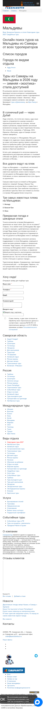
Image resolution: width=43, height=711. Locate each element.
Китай (9, 418)
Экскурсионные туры (14, 486)
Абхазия (10, 409)
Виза (5, 32)
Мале (9, 71)
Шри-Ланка (11, 433)
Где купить (11, 685)
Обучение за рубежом (15, 462)
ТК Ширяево (11, 354)
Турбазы (10, 341)
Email (5, 295)
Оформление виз (13, 506)
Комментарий (8, 301)
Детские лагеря (12, 361)
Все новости (7, 619)
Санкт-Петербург (13, 385)
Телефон (6, 289)
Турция (9, 431)
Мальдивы (11, 420)
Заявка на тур (12, 679)
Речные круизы (12, 359)
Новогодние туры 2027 (15, 442)
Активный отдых (13, 357)
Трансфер (11, 504)
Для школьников (13, 350)
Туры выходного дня (14, 396)
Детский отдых (12, 455)
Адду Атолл (11, 67)
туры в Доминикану (18, 102)
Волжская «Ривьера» (14, 365)
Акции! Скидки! (12, 339)
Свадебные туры (13, 34)
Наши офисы (7, 640)
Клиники (10, 491)
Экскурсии (10, 32)
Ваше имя (6, 284)
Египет (9, 413)
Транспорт (11, 352)
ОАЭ (8, 424)
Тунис (9, 429)
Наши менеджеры (13, 683)
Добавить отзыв (19, 596)
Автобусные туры (13, 401)
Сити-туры (11, 473)
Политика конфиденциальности (18, 688)
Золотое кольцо (13, 381)
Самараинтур (8, 535)
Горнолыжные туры (14, 363)
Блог (8, 674)
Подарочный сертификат (16, 512)
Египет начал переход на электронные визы (19, 611)
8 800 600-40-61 (28, 3)
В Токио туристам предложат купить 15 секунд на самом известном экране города (20, 614)
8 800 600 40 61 (8, 630)
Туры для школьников (15, 482)
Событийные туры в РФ (15, 521)
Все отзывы (7, 596)
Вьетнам (10, 411)
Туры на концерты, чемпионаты (18, 523)
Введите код (8, 309)
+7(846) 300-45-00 (28, 5)
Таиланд (10, 427)
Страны (14, 10)
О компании (11, 681)
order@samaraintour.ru (13, 636)
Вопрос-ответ (12, 676)
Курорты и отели (20, 32)
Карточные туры (13, 493)
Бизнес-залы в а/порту (15, 510)
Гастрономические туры (15, 449)
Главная (6, 10)
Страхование (12, 508)
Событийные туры (13, 389)
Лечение (10, 460)
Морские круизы (13, 466)
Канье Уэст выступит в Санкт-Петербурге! (18, 609)
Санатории (11, 343)
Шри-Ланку (32, 102)
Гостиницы (11, 345)
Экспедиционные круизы (16, 488)
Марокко (10, 422)
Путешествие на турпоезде (17, 398)
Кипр (9, 416)
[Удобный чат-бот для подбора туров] (22, 659)
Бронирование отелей (15, 501)
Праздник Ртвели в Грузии (16, 525)
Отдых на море (12, 392)
